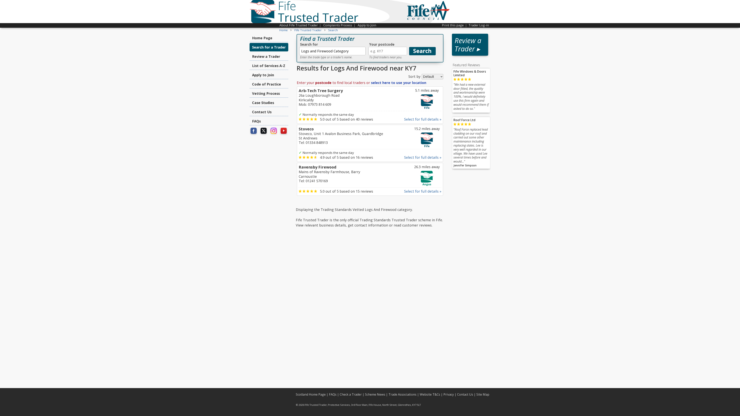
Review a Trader (266, 56)
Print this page (453, 25)
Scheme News (375, 394)
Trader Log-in (478, 25)
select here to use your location (398, 82)
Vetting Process (266, 93)
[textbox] (332, 51)
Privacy (448, 394)
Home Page (262, 38)
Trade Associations (402, 394)
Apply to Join (367, 25)
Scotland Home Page (311, 394)
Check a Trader (351, 394)
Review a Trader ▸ (468, 45)
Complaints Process (337, 25)
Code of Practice (266, 84)
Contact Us (262, 112)
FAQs (256, 121)
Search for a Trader (269, 47)
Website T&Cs (430, 394)
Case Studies (263, 102)
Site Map (482, 394)
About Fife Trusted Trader (298, 25)
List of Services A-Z (268, 65)
